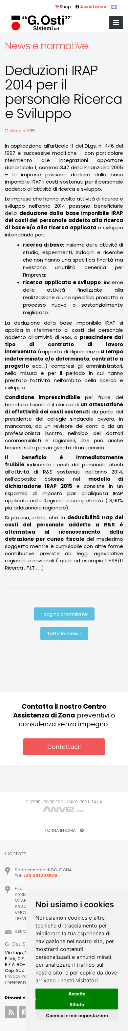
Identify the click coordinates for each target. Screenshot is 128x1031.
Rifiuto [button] (77, 1004)
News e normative (46, 46)
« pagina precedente (64, 614)
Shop (65, 7)
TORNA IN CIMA (61, 830)
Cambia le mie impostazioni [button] (77, 1015)
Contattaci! (64, 747)
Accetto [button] (77, 993)
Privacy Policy (19, 976)
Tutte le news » (64, 633)
